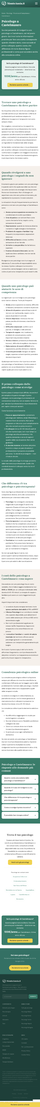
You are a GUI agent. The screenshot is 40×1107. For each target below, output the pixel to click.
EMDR (4, 1050)
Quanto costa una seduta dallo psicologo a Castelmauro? (16, 779)
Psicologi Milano (26, 1012)
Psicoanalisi (6, 1046)
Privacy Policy (25, 1051)
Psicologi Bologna (27, 1027)
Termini (26, 1094)
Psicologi (9, 13)
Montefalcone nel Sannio (14, 890)
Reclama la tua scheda (20, 968)
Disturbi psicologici (8, 1008)
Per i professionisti (27, 1047)
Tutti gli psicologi (26, 1008)
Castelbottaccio (24, 894)
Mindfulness (6, 1058)
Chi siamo (24, 1039)
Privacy (14, 1094)
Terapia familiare (7, 1062)
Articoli (4, 1016)
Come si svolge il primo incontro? (17, 807)
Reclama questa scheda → (20, 85)
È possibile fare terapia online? (16, 815)
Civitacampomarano (20, 881)
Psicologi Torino (26, 1019)
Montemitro (20, 899)
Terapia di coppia (8, 1054)
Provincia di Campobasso (21, 13)
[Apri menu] (36, 3)
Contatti (24, 1043)
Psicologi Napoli (26, 1023)
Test (3, 1023)
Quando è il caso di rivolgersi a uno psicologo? (18, 789)
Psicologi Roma (26, 1016)
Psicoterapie (6, 1012)
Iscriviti (33, 996)
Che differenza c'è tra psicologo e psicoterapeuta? (17, 798)
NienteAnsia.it (16, 3)
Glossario (5, 1019)
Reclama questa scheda (20, 1105)
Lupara (13, 894)
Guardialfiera (30, 890)
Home (3, 13)
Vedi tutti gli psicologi (20, 862)
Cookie (20, 1094)
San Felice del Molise (20, 885)
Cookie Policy (25, 1055)
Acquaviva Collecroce (20, 877)
